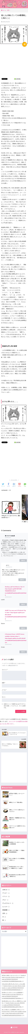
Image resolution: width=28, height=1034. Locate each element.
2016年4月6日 (8, 537)
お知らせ (5, 889)
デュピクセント (7, 903)
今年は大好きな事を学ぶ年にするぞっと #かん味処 (13, 984)
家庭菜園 (5, 910)
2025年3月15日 (8, 597)
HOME (15, 1027)
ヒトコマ (5, 906)
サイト (4, 697)
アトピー (5, 893)
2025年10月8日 (8, 644)
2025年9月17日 (8, 620)
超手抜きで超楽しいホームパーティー (10, 975)
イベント (5, 896)
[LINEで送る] (17, 78)
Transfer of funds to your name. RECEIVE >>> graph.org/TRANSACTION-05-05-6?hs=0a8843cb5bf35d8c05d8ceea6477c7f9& (13, 1004)
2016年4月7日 (9, 567)
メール (4, 690)
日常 (10, 490)
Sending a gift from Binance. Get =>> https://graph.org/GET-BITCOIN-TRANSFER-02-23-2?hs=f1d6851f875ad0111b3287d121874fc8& (15, 591)
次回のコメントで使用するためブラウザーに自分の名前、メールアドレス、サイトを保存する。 (15, 705)
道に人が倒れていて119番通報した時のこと (12, 1009)
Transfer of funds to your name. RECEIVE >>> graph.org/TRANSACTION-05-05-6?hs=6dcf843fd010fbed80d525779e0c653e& (12, 996)
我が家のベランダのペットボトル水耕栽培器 (12, 992)
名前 (3, 682)
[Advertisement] (14, 61)
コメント (5, 669)
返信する (23, 560)
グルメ (5, 899)
